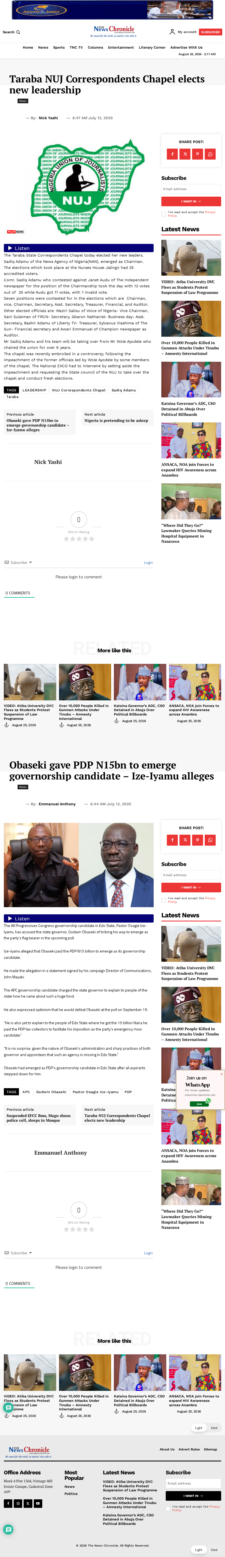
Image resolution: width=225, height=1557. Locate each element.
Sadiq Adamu (124, 390)
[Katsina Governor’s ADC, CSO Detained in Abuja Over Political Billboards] (191, 380)
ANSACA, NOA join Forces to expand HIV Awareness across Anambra (188, 470)
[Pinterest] (197, 154)
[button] (12, 32)
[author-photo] (7, 725)
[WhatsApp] (210, 154)
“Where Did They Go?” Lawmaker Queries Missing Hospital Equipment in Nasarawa (186, 533)
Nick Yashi (48, 118)
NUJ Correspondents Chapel (79, 390)
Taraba (12, 397)
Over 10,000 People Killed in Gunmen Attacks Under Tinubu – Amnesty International (190, 348)
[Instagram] (18, 1503)
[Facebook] (172, 154)
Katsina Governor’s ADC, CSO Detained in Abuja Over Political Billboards (188, 409)
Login (148, 562)
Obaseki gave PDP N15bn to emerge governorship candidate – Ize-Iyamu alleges (38, 425)
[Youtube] (38, 1503)
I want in (188, 201)
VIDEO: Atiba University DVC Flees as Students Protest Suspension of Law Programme (189, 287)
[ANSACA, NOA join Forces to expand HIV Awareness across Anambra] (191, 440)
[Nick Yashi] (17, 462)
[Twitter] (184, 154)
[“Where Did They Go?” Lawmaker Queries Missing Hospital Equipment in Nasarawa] (191, 501)
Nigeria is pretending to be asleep (116, 420)
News (23, 101)
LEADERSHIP (34, 390)
